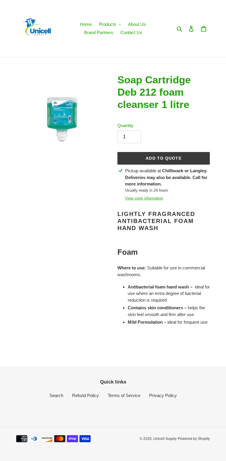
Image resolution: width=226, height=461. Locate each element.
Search (56, 395)
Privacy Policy (163, 395)
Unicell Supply (165, 439)
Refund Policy (85, 395)
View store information (144, 198)
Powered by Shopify (194, 439)
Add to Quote (163, 158)
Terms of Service (124, 395)
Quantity (125, 125)
